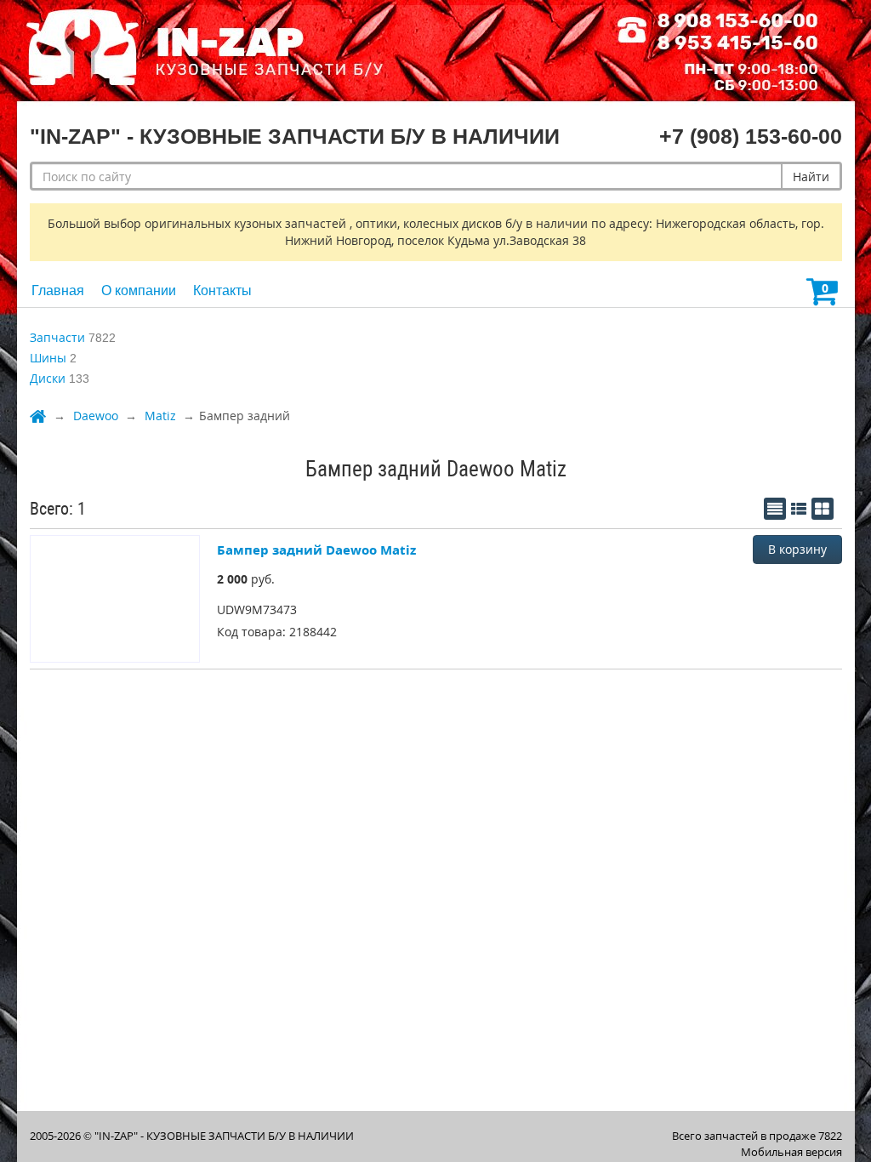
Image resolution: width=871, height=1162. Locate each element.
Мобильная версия (791, 1151)
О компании (138, 290)
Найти (811, 176)
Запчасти (57, 337)
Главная (57, 290)
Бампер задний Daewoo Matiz (316, 549)
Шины (48, 358)
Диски (47, 378)
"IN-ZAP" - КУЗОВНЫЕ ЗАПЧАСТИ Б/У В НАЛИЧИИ (224, 1135)
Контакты (222, 290)
